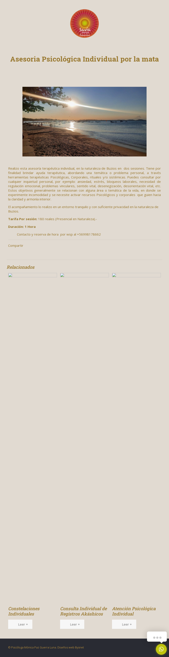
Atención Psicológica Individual (134, 611)
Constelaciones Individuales (23, 611)
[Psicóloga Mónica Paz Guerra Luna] (84, 23)
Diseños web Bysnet (70, 647)
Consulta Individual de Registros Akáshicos (83, 611)
